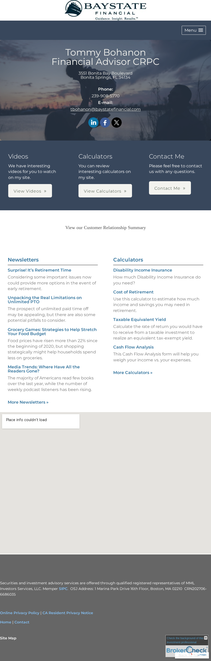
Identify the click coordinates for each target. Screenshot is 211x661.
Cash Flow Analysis (133, 347)
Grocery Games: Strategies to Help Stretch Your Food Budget (52, 331)
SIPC (62, 588)
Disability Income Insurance (142, 270)
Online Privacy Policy (19, 613)
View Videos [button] (27, 191)
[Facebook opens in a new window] (105, 122)
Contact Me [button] (167, 188)
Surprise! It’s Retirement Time (39, 270)
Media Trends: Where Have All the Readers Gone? (44, 368)
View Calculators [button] (102, 191)
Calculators (128, 260)
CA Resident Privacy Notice (67, 613)
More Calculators (133, 372)
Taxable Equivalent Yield (139, 319)
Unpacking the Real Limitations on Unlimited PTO (45, 299)
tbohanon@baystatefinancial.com (106, 109)
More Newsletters (28, 402)
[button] (194, 30)
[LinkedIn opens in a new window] (93, 122)
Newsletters (23, 260)
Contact (21, 622)
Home (5, 622)
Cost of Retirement (133, 292)
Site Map (8, 638)
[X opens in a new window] (116, 122)
